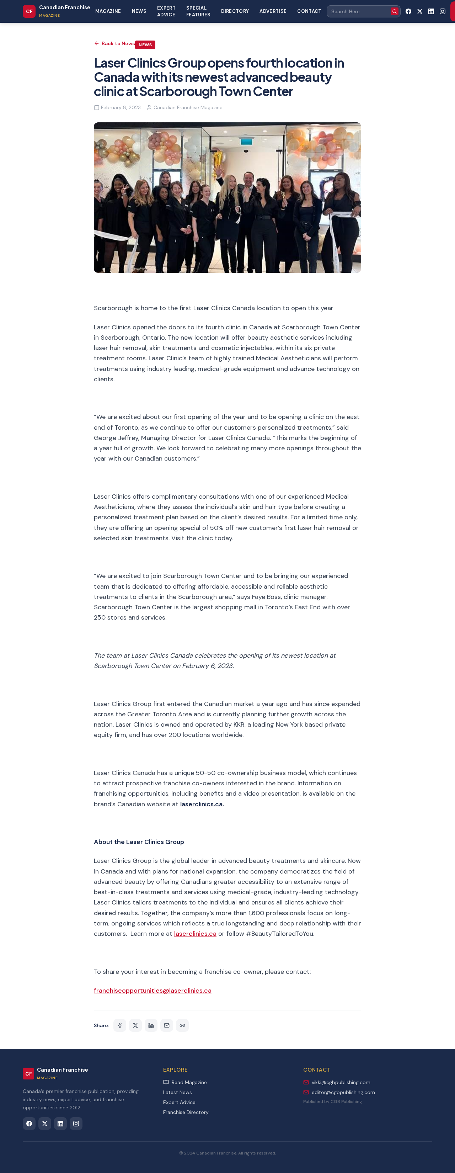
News (139, 11)
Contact (309, 11)
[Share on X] (135, 1025)
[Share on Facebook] (119, 1025)
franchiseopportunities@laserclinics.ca (153, 990)
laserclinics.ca (195, 933)
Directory (235, 11)
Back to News (118, 43)
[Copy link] (182, 1025)
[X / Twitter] (420, 11)
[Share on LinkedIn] (151, 1025)
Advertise (273, 11)
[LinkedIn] (431, 11)
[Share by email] (166, 1025)
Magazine (108, 11)
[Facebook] (408, 11)
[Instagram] (443, 11)
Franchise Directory (186, 1112)
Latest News (177, 1092)
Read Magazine (189, 1082)
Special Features (198, 11)
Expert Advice (166, 11)
